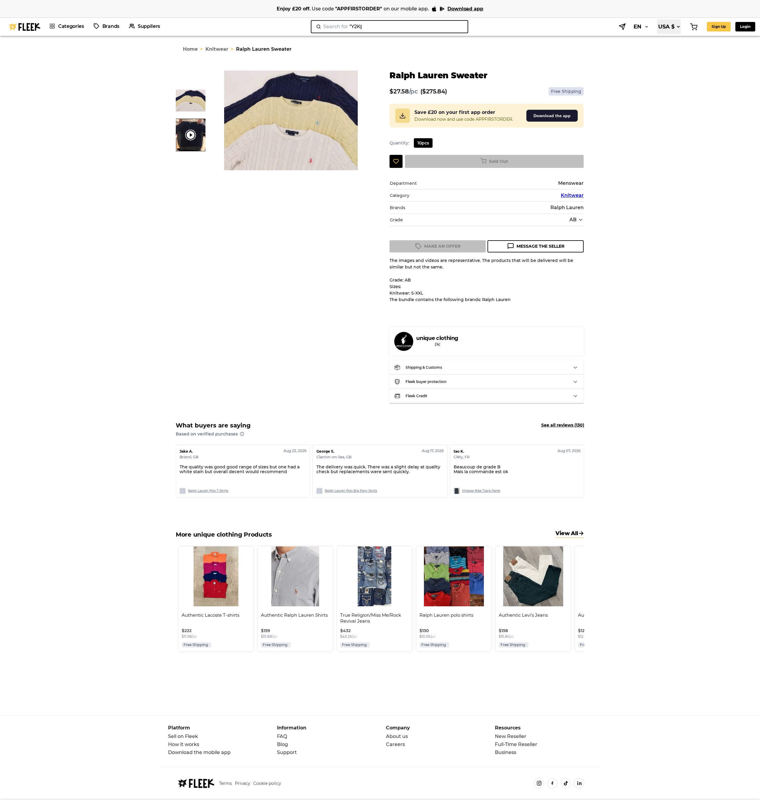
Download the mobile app (199, 752)
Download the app (552, 115)
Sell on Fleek (183, 736)
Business (505, 752)
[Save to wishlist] (396, 161)
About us (397, 736)
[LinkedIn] (579, 783)
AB (573, 219)
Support (287, 752)
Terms (225, 783)
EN (638, 26)
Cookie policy (267, 783)
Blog (282, 744)
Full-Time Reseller (516, 744)
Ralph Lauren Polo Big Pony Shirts (351, 491)
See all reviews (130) (562, 425)
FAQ (282, 736)
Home (190, 49)
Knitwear (216, 49)
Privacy (242, 783)
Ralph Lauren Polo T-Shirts (208, 491)
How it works (183, 744)
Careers (395, 744)
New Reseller (510, 736)
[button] (487, 367)
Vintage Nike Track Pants (481, 491)
